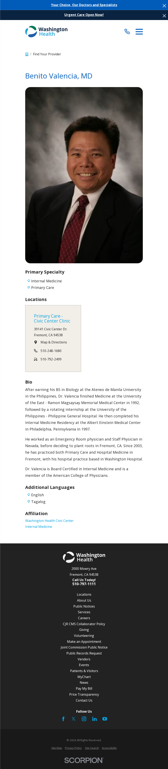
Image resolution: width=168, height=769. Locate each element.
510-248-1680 (51, 351)
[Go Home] (26, 54)
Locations (84, 594)
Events (84, 665)
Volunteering (84, 635)
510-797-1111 (84, 584)
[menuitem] (56, 748)
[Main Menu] (139, 31)
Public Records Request (84, 653)
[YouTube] (104, 719)
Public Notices (84, 606)
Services (84, 612)
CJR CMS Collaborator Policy (84, 624)
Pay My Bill (84, 688)
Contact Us (84, 700)
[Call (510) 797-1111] (127, 31)
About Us (84, 600)
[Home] (46, 31)
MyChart (84, 677)
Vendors (84, 659)
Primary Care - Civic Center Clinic (52, 318)
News (84, 682)
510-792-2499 (51, 359)
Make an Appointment (84, 641)
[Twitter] (73, 719)
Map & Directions (54, 342)
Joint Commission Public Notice (84, 647)
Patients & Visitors (84, 671)
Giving (84, 629)
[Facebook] (63, 719)
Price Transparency (84, 694)
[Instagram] (84, 719)
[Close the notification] (164, 5)
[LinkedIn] (94, 719)
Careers (84, 618)
